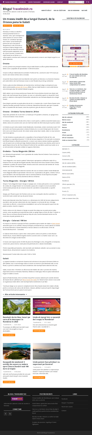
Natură (84, 10)
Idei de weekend (73, 10)
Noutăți (64, 181)
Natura (64, 127)
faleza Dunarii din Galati (29, 280)
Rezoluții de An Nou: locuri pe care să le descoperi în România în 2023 (16, 319)
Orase (64, 132)
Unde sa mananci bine (69, 140)
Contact (60, 2)
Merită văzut (46, 10)
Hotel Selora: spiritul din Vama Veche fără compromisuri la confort (77, 83)
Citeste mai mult (9, 335)
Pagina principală (11, 2)
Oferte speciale (67, 135)
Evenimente (66, 130)
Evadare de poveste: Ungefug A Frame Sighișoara (76, 106)
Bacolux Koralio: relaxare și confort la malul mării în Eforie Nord (78, 99)
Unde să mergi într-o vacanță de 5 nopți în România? (46, 318)
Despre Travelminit (34, 2)
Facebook (22, 2)
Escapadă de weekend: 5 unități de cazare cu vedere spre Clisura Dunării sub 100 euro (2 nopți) (15, 365)
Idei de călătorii (60, 10)
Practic (64, 191)
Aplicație (64, 149)
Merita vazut (7, 26)
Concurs (64, 156)
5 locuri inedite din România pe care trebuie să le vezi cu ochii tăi (79, 75)
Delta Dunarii (56, 223)
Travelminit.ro (7, 324)
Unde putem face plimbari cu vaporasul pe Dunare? (46, 363)
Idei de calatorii (18, 26)
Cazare (64, 125)
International (66, 170)
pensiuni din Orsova (21, 87)
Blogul (17, 9)
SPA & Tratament (67, 137)
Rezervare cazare (49, 2)
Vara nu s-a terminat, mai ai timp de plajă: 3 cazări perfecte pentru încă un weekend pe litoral (78, 91)
